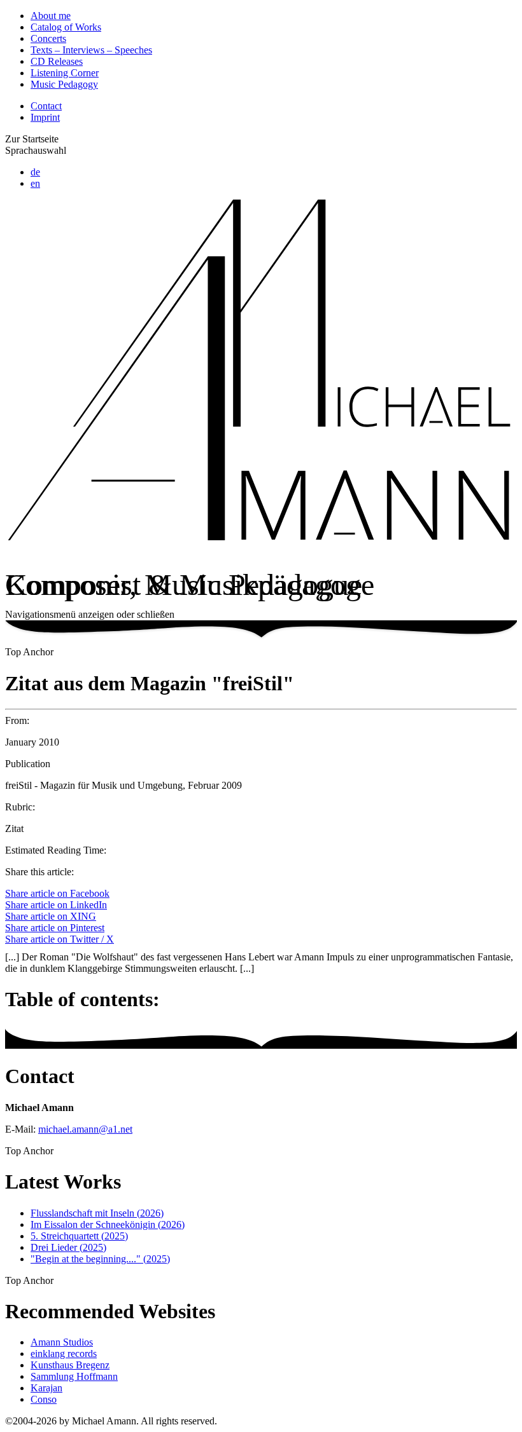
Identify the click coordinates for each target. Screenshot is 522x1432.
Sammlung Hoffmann (74, 1376)
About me (51, 15)
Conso (44, 1399)
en (35, 183)
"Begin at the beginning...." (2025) (100, 1258)
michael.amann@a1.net (85, 1129)
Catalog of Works (66, 27)
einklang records (64, 1353)
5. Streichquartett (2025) (79, 1236)
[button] (261, 614)
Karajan (46, 1387)
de (35, 172)
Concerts (48, 38)
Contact (46, 105)
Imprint (45, 117)
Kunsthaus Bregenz (70, 1365)
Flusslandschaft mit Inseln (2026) (97, 1213)
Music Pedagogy (64, 84)
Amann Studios (62, 1342)
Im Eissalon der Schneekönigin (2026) (108, 1224)
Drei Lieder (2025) (68, 1247)
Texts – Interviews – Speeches (91, 49)
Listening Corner (65, 72)
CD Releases (57, 61)
